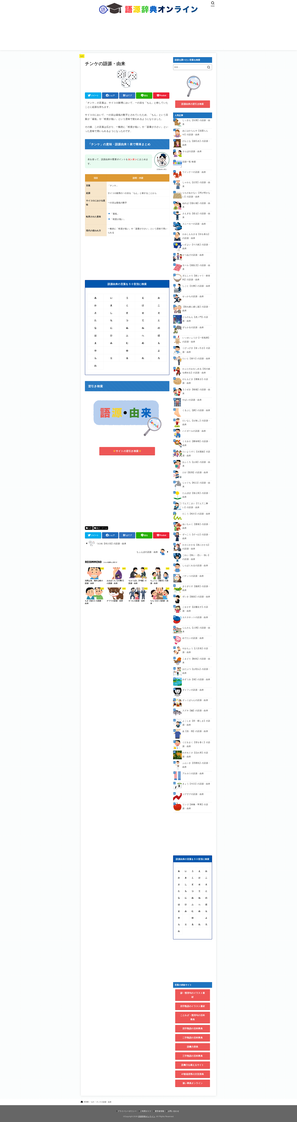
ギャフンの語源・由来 (193, 689)
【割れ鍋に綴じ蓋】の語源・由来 (196, 308)
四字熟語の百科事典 (192, 1028)
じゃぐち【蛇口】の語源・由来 (196, 484)
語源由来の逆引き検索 (192, 103)
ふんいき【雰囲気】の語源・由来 (196, 764)
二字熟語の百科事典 (192, 1037)
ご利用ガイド (145, 1111)
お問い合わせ (173, 1111)
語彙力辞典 (192, 1046)
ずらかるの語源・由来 (193, 327)
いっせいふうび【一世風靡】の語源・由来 (196, 339)
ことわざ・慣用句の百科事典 (192, 1017)
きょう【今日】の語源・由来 (196, 783)
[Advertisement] (148, 34)
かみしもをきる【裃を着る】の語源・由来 (196, 236)
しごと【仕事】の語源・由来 (196, 285)
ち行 (82, 56)
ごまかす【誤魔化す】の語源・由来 (195, 608)
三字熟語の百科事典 (192, 1055)
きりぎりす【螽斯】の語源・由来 (196, 588)
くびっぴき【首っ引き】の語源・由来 (196, 349)
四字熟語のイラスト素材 (192, 1006)
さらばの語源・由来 (192, 151)
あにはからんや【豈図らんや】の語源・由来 (195, 132)
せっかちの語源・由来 (193, 296)
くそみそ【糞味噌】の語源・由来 (196, 443)
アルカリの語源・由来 (193, 773)
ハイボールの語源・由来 (194, 430)
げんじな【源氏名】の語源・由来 (196, 142)
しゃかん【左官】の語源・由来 (196, 184)
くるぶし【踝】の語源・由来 (196, 410)
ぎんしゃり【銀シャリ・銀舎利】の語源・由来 (196, 277)
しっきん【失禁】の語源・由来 (196, 122)
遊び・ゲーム (101, 528)
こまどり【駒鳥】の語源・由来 (196, 660)
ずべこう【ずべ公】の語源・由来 (196, 536)
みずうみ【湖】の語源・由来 (196, 679)
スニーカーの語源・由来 (194, 223)
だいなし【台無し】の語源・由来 (196, 422)
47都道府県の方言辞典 (192, 1074)
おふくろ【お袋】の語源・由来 (196, 463)
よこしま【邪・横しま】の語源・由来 (196, 722)
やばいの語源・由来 (192, 399)
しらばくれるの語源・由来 (195, 565)
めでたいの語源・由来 (193, 637)
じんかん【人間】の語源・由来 (196, 629)
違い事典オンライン (192, 1083)
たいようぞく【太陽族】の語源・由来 (196, 453)
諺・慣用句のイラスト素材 (192, 994)
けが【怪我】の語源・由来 (195, 472)
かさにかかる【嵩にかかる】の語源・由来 (196, 546)
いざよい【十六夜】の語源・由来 (196, 246)
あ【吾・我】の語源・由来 (195, 731)
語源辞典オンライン (146, 1116)
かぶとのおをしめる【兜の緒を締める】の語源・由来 (196, 370)
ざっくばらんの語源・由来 (195, 700)
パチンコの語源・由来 (193, 575)
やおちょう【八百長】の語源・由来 (195, 650)
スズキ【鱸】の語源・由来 (195, 710)
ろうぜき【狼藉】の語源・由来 (196, 391)
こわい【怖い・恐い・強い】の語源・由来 (196, 557)
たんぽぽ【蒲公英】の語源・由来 (196, 494)
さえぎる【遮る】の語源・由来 (196, 215)
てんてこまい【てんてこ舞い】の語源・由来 (195, 505)
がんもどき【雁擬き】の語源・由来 (195, 381)
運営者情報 (159, 1111)
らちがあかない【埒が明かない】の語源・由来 (196, 194)
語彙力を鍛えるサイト (192, 1064)
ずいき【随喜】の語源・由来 (196, 596)
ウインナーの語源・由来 (194, 171)
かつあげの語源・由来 (193, 254)
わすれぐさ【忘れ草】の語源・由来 (195, 754)
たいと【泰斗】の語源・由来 (196, 358)
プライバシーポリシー (127, 1111)
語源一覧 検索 (189, 161)
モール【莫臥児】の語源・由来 (196, 267)
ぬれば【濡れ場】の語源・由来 (196, 205)
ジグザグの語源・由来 (193, 794)
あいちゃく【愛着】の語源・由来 (196, 526)
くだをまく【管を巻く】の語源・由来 (196, 744)
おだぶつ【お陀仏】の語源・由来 (196, 670)
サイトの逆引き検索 (127, 451)
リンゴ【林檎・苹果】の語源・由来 (195, 806)
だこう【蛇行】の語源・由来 (196, 513)
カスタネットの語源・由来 (195, 617)
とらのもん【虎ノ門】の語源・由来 (195, 318)
